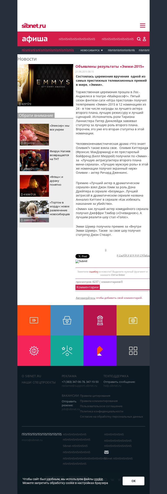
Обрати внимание (36, 115)
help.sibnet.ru (112, 386)
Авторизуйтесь (85, 298)
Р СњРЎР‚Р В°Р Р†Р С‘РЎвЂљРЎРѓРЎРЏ (139, 255)
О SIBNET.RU (31, 376)
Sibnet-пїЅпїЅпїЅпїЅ (75, 446)
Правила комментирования (99, 401)
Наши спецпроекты (39, 382)
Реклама (69, 376)
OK (134, 481)
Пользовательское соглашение (101, 406)
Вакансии (70, 395)
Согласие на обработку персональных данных (111, 416)
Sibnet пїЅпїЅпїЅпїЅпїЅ (118, 458)
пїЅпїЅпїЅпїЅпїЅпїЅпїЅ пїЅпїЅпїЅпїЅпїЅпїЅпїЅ (118, 443)
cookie (98, 479)
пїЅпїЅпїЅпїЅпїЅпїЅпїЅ (118, 39)
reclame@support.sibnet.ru (79, 386)
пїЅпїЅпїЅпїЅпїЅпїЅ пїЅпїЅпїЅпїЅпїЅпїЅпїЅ (76, 436)
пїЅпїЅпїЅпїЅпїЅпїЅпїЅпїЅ (77, 39)
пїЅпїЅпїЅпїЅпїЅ (114, 434)
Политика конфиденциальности (101, 411)
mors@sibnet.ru (32, 440)
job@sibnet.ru (71, 409)
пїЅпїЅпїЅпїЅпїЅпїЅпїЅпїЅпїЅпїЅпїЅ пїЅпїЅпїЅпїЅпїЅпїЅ (84, 461)
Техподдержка (116, 376)
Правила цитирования (95, 396)
